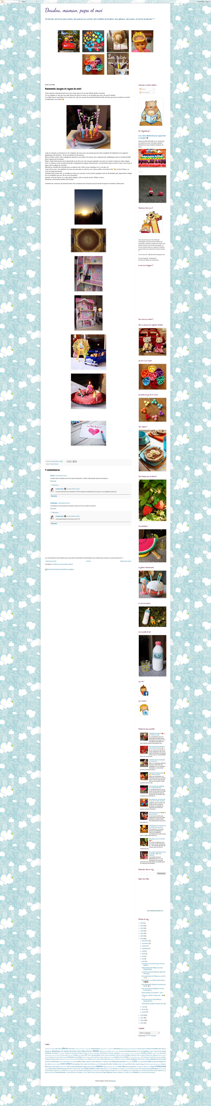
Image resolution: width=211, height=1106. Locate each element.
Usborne (109, 1072)
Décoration (163, 1053)
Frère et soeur (157, 1057)
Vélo (124, 1072)
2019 (142, 938)
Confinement (103, 1053)
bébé (156, 1048)
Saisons (81, 1070)
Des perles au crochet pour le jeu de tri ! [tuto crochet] (157, 800)
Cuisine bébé (156, 1053)
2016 (142, 1020)
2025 (142, 923)
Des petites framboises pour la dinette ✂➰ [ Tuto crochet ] (157, 853)
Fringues (163, 1057)
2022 (142, 931)
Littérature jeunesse (119, 1061)
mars (143, 1007)
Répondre (53, 481)
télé (69, 1072)
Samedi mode (87, 1070)
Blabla (96, 1051)
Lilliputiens (89, 1061)
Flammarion (146, 1057)
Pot (118, 1068)
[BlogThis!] (70, 461)
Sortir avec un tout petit (141, 1070)
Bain (131, 1048)
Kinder (61, 1061)
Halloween (90, 1059)
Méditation (163, 1064)
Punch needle (162, 1068)
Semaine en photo (110, 1070)
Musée (89, 1066)
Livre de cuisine (55, 1064)
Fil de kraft (132, 1057)
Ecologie (127, 1055)
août (143, 951)
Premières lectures (133, 1068)
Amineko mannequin (85, 1048)
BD (146, 1048)
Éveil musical (110, 1057)
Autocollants (117, 1048)
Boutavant (122, 1051)
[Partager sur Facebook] (74, 461)
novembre (145, 943)
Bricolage (128, 1051)
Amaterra (77, 1048)
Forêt (151, 1057)
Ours (149, 1066)
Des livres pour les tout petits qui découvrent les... (151, 1000)
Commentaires (145, 92)
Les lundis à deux (79, 1061)
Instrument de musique (143, 1059)
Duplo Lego (108, 1055)
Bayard (140, 1048)
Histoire (113, 1059)
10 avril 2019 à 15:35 (73, 489)
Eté (92, 1057)
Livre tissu (91, 1064)
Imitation (128, 1059)
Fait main (122, 1057)
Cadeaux (146, 1051)
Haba (81, 1059)
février (144, 1009)
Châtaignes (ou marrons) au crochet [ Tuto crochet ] (157, 826)
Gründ (77, 1059)
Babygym (127, 1048)
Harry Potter (100, 1059)
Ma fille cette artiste (122, 1064)
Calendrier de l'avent (51, 1053)
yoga (140, 1072)
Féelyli (52, 475)
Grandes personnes (65, 1059)
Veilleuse (120, 1072)
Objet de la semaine (129, 1066)
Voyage (131, 1072)
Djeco (89, 1055)
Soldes (130, 1070)
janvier (144, 1012)
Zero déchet (145, 1072)
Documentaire (96, 1055)
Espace (84, 1057)
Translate (153, 1035)
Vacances (115, 1072)
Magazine (143, 1064)
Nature (105, 1066)
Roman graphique (71, 1070)
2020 (142, 936)
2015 (142, 1023)
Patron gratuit (57, 1068)
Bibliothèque (48, 1051)
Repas (55, 1070)
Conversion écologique (113, 1053)
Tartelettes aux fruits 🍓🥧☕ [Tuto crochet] (157, 734)
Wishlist (135, 1072)
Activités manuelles (50, 1048)
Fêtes (127, 1057)
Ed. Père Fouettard (140, 1055)
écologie (132, 1055)
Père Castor (81, 1068)
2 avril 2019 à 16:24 (64, 503)
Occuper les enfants (141, 1066)
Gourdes (52, 1059)
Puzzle (47, 1070)
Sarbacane (97, 1070)
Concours (96, 1053)
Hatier (105, 1059)
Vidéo (127, 1072)
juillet (144, 953)
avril (143, 961)
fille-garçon (137, 1057)
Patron (51, 1068)
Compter (85, 1053)
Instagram (134, 1059)
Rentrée (51, 1070)
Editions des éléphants (152, 1055)
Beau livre (151, 1048)
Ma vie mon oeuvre (134, 1064)
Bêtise (160, 1048)
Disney (83, 1055)
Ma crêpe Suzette (111, 1064)
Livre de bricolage (157, 1061)
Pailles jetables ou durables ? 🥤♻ (152, 992)
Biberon (164, 1048)
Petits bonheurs (54, 464)
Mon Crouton (71, 1066)
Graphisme (73, 1059)
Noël (119, 1066)
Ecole (113, 1055)
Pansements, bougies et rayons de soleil (154, 1003)
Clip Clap (73, 1053)
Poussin (126, 1068)
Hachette (85, 1059)
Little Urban (129, 1061)
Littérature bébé (107, 1061)
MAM (147, 1064)
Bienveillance (73, 1051)
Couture (132, 1053)
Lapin (71, 1061)
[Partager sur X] (72, 461)
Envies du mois (64, 1057)
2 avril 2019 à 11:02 (61, 475)
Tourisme (84, 1072)
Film (142, 1057)
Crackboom (137, 1053)
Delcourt (54, 1055)
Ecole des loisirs (119, 1055)
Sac (77, 1070)
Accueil (88, 561)
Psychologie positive (144, 1068)
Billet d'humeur (87, 1051)
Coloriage (79, 1053)
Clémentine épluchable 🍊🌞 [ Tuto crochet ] (157, 773)
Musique (93, 1066)
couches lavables (124, 1053)
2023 (142, 928)
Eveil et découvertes (101, 1057)
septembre (145, 948)
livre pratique (76, 1064)
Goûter (57, 1059)
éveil (94, 1057)
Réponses (55, 485)
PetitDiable (53, 503)
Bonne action (115, 1051)
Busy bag (139, 1051)
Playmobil (103, 1068)
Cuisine (149, 1053)
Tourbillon (79, 1072)
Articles (143, 89)
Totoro (75, 1072)
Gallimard (47, 1059)
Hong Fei (117, 1059)
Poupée (122, 1068)
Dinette (75, 1055)
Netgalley (110, 1066)
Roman (64, 1070)
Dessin (58, 1055)
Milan (65, 1066)
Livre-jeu (103, 1064)
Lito (102, 1061)
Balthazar (135, 1048)
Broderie (133, 1051)
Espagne (88, 1057)
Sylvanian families (60, 1072)
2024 (142, 926)
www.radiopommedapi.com (155, 910)
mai (143, 959)
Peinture (75, 1068)
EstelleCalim (60, 489)
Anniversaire (95, 1048)
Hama (95, 1059)
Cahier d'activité (154, 1051)
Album (65, 1048)
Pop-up (115, 1068)
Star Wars (150, 1070)
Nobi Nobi (115, 1066)
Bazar (143, 1048)
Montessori (79, 1066)
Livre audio (140, 1061)
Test (72, 1072)
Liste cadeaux (96, 1061)
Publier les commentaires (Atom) (63, 564)
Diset (79, 1055)
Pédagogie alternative (67, 1068)
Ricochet (60, 1070)
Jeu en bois (162, 1059)
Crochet (143, 1053)
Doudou (102, 1055)
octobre (144, 946)
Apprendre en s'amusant (106, 1048)
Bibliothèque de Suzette (60, 1051)
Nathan (99, 1066)
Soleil (133, 1070)
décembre (145, 941)
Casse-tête (61, 1053)
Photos (98, 1068)
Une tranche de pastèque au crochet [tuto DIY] (156, 787)
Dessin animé (64, 1055)
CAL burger (162, 1051)
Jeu (157, 1059)
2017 (142, 1018)
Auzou (123, 1048)
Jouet (57, 1061)
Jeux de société (50, 1061)
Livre (134, 1061)
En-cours (56, 1057)
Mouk (85, 1066)
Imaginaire (123, 1059)
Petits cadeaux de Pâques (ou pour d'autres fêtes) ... (152, 968)
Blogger (113, 1081)
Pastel (46, 1068)
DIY (86, 1055)
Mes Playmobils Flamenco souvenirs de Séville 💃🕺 (157, 747)
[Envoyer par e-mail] (67, 461)
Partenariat (161, 1066)
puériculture (154, 1068)
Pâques (153, 1066)
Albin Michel (58, 1048)
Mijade (62, 1066)
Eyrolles (116, 1057)
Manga (151, 1064)
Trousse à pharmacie (96, 1072)
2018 (142, 1015)
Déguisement (48, 1055)
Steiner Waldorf (158, 1070)
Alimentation (71, 1048)
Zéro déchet (152, 1072)
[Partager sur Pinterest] (76, 461)
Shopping (125, 1070)
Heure (109, 1059)
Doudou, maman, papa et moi (73, 10)
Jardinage (153, 1059)
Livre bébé (147, 1061)
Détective (70, 1055)
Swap (53, 1072)
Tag (67, 1072)
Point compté (109, 1068)
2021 (142, 933)
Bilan (79, 1051)
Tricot (89, 1072)
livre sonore (84, 1064)
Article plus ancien (125, 561)
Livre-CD (97, 1064)
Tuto (104, 1072)
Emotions (51, 1057)
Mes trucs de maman (52, 1066)
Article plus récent (51, 561)
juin (143, 956)
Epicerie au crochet (75, 1057)
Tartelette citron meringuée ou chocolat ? (157, 760)
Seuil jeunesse (118, 1070)
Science (102, 1070)
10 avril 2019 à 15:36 (73, 516)
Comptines (90, 1053)
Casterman (68, 1053)
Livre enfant (66, 1064)
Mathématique (156, 1064)
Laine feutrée (66, 1061)
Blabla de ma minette (105, 1051)
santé (92, 1070)
